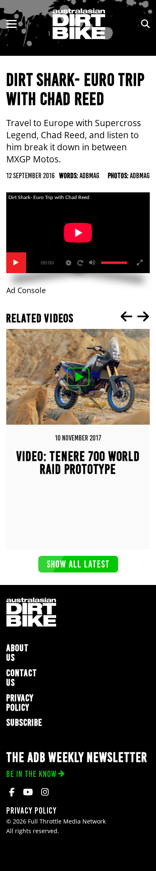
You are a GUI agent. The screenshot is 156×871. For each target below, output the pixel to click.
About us (17, 652)
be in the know (31, 774)
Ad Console (26, 290)
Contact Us (21, 677)
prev (126, 316)
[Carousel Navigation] (135, 316)
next (143, 316)
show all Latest (78, 564)
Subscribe (24, 722)
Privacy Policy (20, 702)
